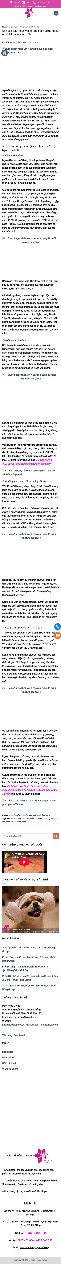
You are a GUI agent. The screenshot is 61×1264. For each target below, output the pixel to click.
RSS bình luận (9, 1063)
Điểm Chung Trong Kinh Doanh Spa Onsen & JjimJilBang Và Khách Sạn (25, 968)
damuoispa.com (49, 1024)
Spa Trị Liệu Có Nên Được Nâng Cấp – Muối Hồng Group (28, 949)
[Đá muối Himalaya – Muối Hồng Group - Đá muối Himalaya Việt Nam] (30, 13)
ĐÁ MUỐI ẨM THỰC (31, 27)
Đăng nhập (7, 1052)
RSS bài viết (8, 1057)
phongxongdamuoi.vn (13, 1024)
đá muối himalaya (18, 821)
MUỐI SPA (17, 27)
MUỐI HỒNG (7, 27)
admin (37, 42)
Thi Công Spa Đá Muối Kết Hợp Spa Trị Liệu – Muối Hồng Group (29, 987)
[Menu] (4, 13)
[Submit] (56, 836)
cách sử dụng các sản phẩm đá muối (25, 818)
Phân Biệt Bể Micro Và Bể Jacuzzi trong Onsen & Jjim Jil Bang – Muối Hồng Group (30, 978)
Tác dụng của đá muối (13, 1035)
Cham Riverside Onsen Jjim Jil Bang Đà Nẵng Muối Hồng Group (28, 959)
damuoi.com (32, 1024)
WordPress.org (10, 1069)
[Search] (56, 13)
